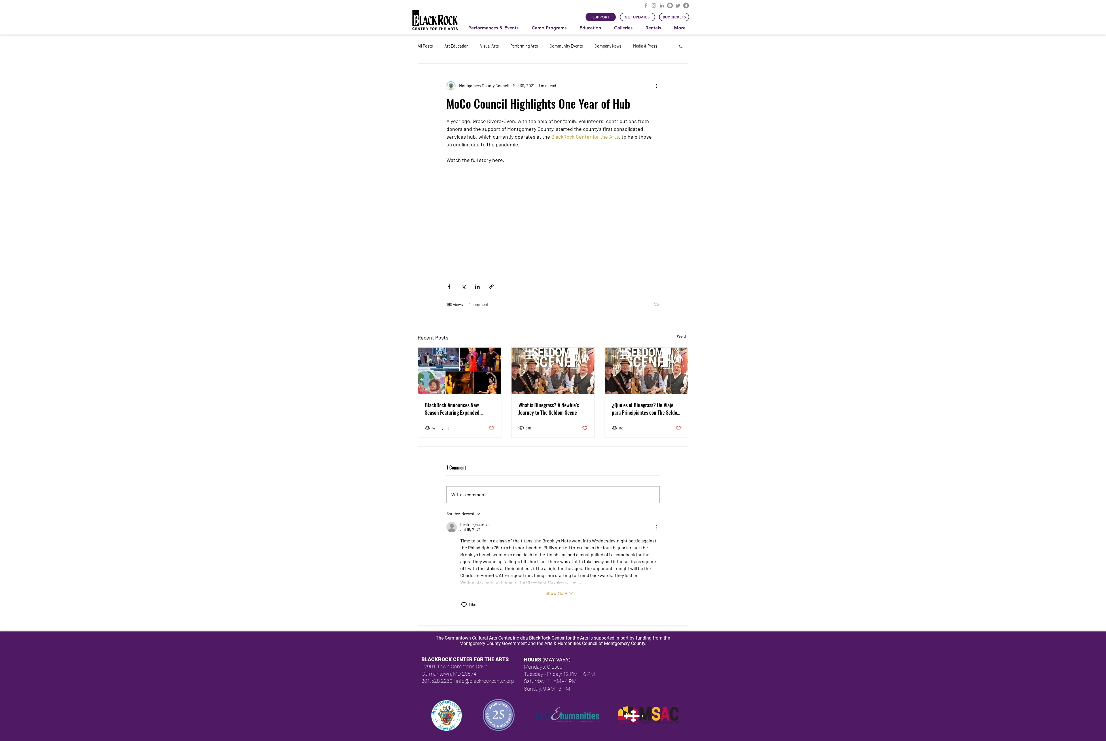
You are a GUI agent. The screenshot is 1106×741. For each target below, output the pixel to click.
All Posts (425, 46)
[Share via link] (491, 286)
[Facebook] (646, 5)
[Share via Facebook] (449, 286)
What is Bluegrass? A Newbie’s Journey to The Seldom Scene (548, 408)
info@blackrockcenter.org (485, 681)
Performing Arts (524, 46)
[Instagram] (654, 5)
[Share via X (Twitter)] (463, 286)
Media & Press (645, 46)
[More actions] (656, 85)
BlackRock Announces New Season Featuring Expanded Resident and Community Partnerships (452, 408)
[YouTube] (670, 5)
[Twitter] (678, 5)
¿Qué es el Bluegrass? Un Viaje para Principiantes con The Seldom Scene (646, 408)
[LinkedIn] (662, 5)
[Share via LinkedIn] (477, 286)
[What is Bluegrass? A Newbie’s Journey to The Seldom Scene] (553, 371)
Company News (608, 46)
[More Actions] (656, 527)
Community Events (566, 46)
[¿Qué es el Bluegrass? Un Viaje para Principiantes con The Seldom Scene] (646, 371)
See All (682, 336)
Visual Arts (489, 46)
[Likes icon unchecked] (464, 604)
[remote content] (553, 210)
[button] (495, 28)
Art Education (456, 46)
